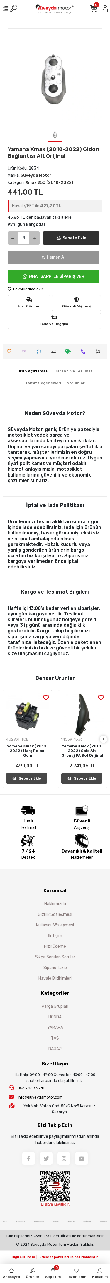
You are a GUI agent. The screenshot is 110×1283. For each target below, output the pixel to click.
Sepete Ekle (74, 238)
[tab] (33, 371)
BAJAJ (55, 1049)
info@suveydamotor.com (40, 1097)
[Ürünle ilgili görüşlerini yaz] (40, 351)
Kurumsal (55, 890)
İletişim (55, 935)
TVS (55, 1038)
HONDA (55, 1017)
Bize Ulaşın (55, 1064)
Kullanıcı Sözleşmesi (55, 925)
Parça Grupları (55, 1006)
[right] (104, 739)
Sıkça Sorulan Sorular (55, 957)
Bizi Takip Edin (55, 1125)
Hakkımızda (55, 903)
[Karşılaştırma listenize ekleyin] (55, 351)
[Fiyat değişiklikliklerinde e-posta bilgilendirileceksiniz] (69, 351)
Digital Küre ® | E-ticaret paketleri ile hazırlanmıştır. (55, 1257)
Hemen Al (56, 257)
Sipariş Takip (55, 967)
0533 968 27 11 (30, 1088)
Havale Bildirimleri (55, 978)
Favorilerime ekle (28, 289)
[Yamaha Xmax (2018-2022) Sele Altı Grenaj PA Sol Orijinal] (82, 714)
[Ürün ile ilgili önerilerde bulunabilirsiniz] (99, 351)
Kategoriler (55, 993)
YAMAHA (55, 1027)
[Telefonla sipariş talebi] (84, 351)
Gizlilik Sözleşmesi (55, 914)
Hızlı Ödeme (55, 946)
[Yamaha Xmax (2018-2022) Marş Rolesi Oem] (27, 714)
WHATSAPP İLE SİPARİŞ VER (56, 276)
